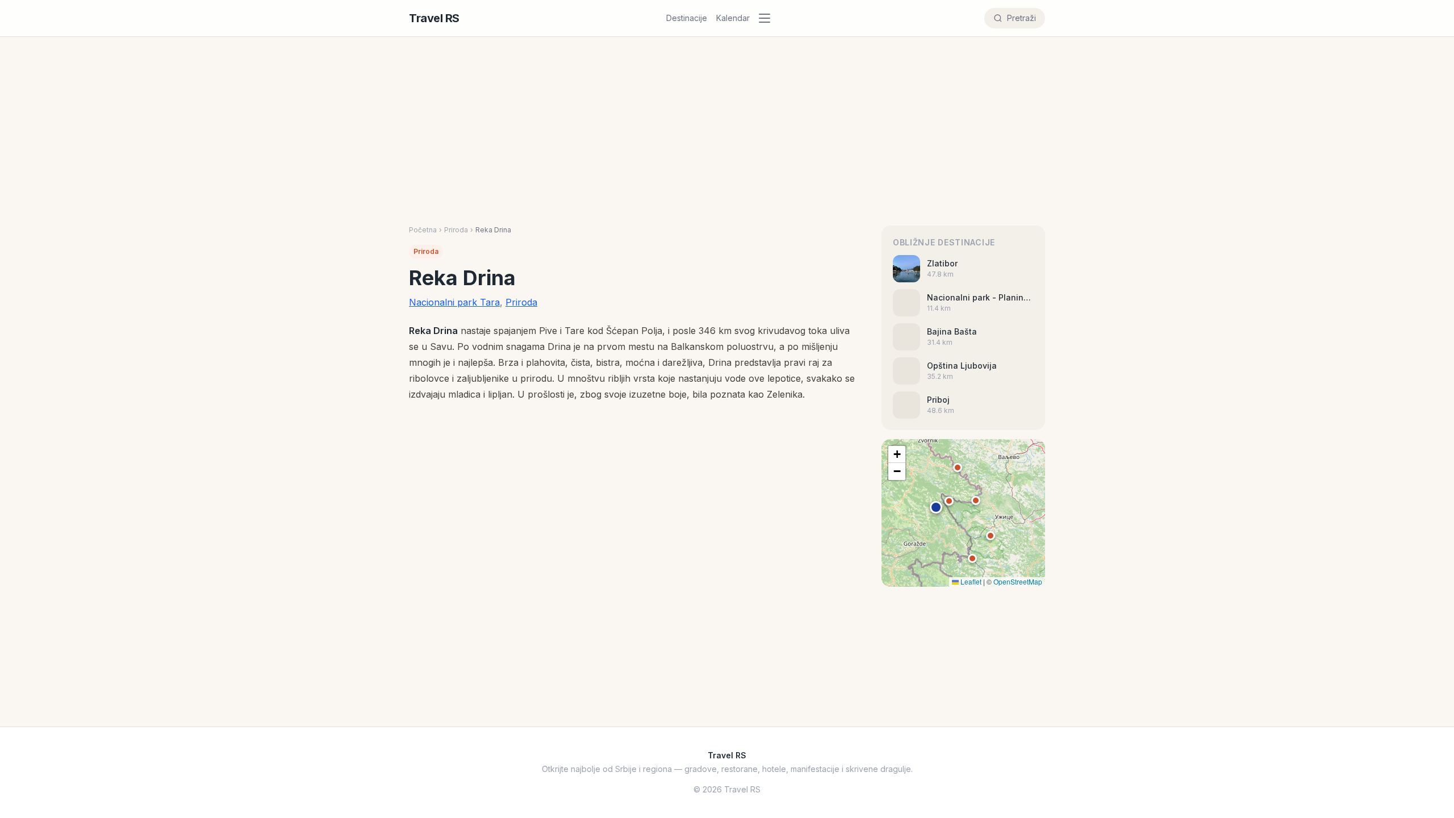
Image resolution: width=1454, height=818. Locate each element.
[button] (936, 507)
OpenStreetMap (1017, 581)
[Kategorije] (768, 18)
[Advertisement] (727, 122)
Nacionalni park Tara (454, 302)
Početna (423, 230)
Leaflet (970, 581)
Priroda (456, 230)
